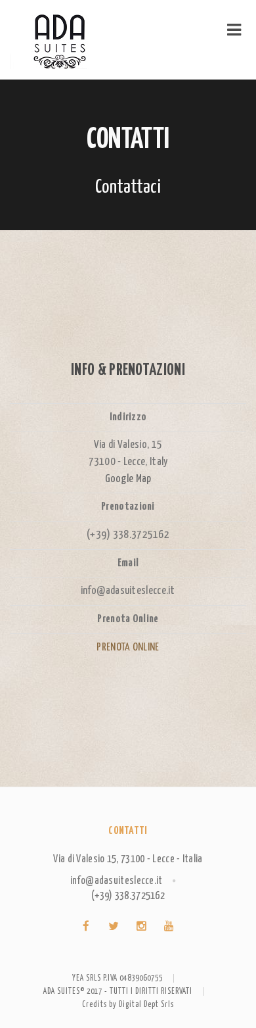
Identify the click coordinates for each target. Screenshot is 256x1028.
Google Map (128, 479)
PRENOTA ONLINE (127, 647)
